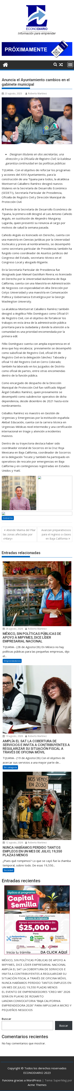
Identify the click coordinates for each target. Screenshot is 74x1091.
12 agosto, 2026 (14, 842)
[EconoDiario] (5, 64)
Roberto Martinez (37, 93)
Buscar (6, 1019)
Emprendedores (12, 660)
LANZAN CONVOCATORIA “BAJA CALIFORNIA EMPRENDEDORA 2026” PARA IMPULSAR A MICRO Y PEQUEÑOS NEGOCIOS (37, 1005)
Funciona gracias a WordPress (21, 1080)
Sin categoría (10, 767)
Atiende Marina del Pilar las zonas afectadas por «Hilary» (19, 534)
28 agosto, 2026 (14, 628)
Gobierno (8, 518)
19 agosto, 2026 (14, 736)
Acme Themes (37, 1085)
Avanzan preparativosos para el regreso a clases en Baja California (56, 534)
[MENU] (70, 64)
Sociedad (8, 870)
